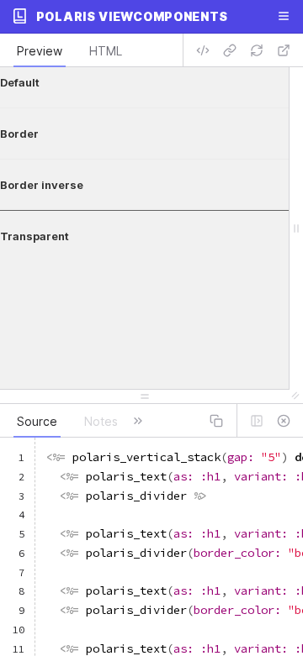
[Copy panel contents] (216, 420)
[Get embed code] (202, 50)
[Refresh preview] (256, 50)
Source (37, 421)
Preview (39, 51)
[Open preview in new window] (283, 50)
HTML (105, 51)
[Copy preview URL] (229, 50)
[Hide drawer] (283, 420)
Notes (101, 421)
